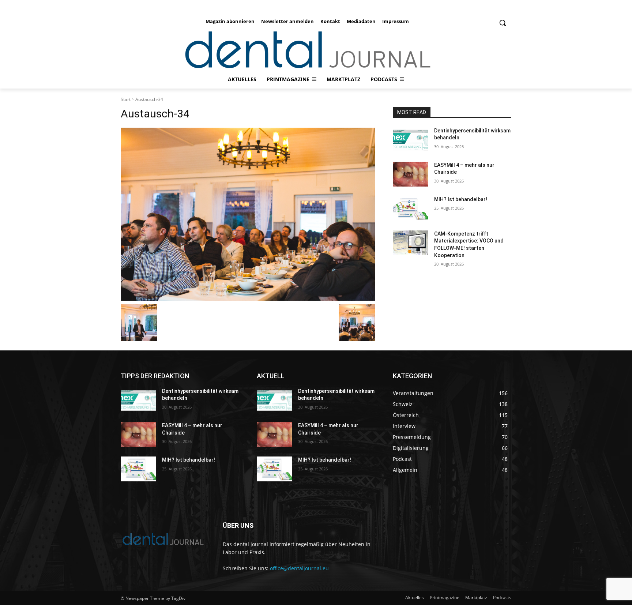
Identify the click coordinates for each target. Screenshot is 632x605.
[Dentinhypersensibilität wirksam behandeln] (410, 139)
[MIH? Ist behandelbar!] (410, 208)
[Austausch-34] (248, 214)
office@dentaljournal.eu (299, 568)
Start (126, 99)
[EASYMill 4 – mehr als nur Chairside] (410, 174)
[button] (502, 22)
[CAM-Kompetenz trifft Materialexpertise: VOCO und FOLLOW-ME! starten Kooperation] (410, 242)
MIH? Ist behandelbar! (460, 199)
